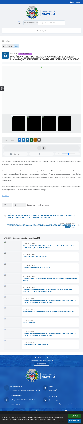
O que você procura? (31, 23)
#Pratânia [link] (5, 196)
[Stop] (44, 148)
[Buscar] (63, 23)
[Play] (39, 148)
